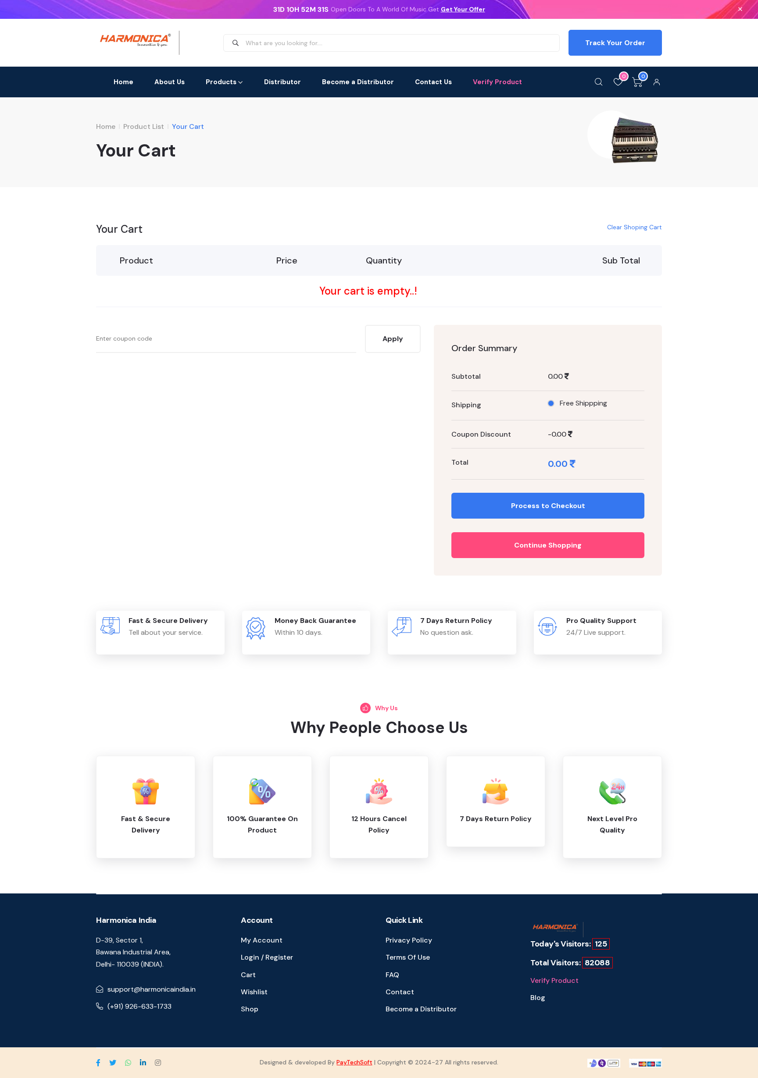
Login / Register (267, 957)
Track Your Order (615, 42)
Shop (249, 1009)
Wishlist (254, 991)
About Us (169, 82)
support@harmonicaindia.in (151, 989)
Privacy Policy (409, 940)
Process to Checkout (548, 505)
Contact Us (433, 82)
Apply (393, 338)
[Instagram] (158, 1062)
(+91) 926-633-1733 (139, 1006)
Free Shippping (583, 403)
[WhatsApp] (128, 1062)
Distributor (282, 82)
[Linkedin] (143, 1062)
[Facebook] (98, 1062)
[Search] (599, 82)
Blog (537, 997)
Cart (248, 974)
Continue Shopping (548, 545)
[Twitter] (112, 1062)
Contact (400, 991)
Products (221, 82)
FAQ (392, 974)
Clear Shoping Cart (634, 227)
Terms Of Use (408, 957)
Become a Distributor (358, 82)
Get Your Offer (463, 9)
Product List (143, 126)
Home (123, 82)
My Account (261, 940)
